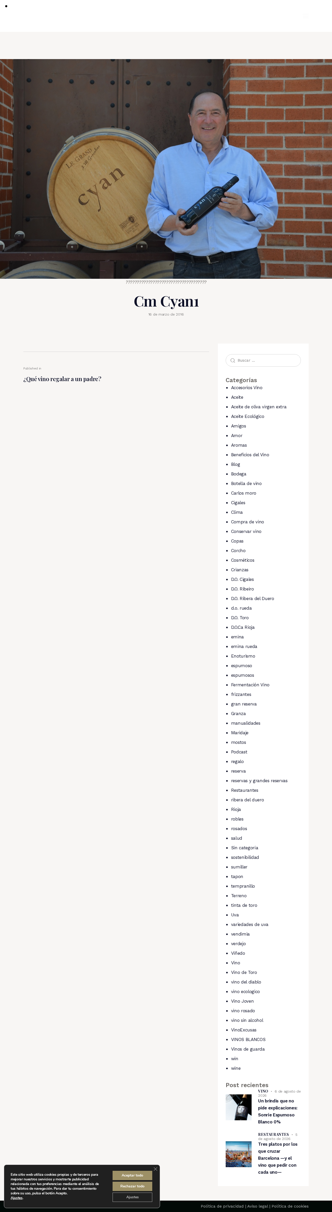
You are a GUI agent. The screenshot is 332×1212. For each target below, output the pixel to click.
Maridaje (239, 732)
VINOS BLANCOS (248, 1039)
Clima (237, 512)
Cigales (238, 502)
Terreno (239, 895)
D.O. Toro (240, 617)
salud (236, 838)
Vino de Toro (244, 972)
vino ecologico (245, 991)
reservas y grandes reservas (259, 780)
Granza (238, 713)
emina (237, 636)
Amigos (238, 426)
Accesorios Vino (246, 387)
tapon (237, 876)
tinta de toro (244, 905)
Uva (235, 914)
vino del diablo (246, 982)
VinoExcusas (244, 1029)
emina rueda (244, 646)
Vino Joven (242, 1001)
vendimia (240, 934)
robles (237, 819)
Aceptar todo (132, 1175)
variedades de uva (249, 924)
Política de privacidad (222, 1206)
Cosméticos (242, 560)
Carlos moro (243, 493)
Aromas (239, 445)
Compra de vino (247, 521)
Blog (235, 464)
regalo (237, 761)
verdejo (238, 943)
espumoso (241, 665)
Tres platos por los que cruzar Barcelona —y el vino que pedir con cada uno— (278, 1158)
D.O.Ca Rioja (243, 627)
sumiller (239, 866)
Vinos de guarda (248, 1049)
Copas (237, 541)
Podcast (239, 751)
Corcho (238, 550)
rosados (239, 828)
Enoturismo (243, 656)
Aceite (237, 397)
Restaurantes (244, 790)
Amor (237, 435)
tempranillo (243, 886)
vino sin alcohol (247, 1020)
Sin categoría (244, 847)
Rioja (236, 809)
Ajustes (17, 1198)
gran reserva (244, 704)
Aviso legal (257, 1206)
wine (236, 1068)
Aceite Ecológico (247, 416)
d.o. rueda (241, 608)
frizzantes (241, 694)
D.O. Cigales (242, 579)
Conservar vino (246, 531)
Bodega (238, 473)
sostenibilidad (245, 857)
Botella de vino (246, 483)
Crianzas (239, 569)
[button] (306, 15)
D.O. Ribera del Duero (252, 598)
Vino (235, 962)
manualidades (245, 723)
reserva (238, 771)
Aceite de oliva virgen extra (258, 406)
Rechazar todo (132, 1186)
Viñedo (238, 953)
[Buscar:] (263, 360)
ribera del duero (247, 799)
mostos (238, 742)
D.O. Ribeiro (242, 588)
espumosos (242, 675)
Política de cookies (290, 1206)
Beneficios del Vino (250, 454)
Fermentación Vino (250, 684)
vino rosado (243, 1010)
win (234, 1058)
